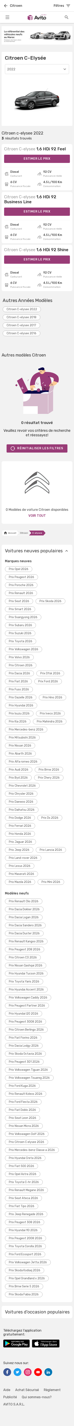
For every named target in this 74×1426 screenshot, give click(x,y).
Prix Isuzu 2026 (19, 713)
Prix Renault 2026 (21, 593)
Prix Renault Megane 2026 (26, 1190)
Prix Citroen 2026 (20, 665)
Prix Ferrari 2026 (20, 826)
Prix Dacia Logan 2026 (24, 917)
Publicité (10, 1397)
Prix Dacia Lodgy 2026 (24, 1045)
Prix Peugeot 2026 (21, 577)
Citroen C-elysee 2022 (22, 309)
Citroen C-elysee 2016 (21, 333)
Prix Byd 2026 (18, 777)
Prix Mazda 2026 (20, 882)
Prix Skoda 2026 (50, 601)
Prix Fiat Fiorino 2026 (23, 1037)
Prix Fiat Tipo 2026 (21, 1206)
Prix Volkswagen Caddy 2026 (28, 997)
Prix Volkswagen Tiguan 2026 (28, 1070)
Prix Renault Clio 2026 (23, 901)
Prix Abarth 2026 (20, 753)
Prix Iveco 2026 (50, 713)
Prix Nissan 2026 (20, 745)
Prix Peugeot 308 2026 (24, 1222)
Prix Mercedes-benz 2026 (26, 729)
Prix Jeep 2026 (19, 850)
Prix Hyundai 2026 (21, 705)
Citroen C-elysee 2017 (21, 325)
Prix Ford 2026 (48, 681)
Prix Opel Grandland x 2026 (27, 1278)
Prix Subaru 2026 (20, 625)
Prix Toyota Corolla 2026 (25, 1246)
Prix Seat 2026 (19, 601)
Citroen (24, 533)
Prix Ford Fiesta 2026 (23, 1102)
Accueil (11, 533)
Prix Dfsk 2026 (50, 673)
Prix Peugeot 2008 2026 (25, 1238)
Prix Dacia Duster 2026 (24, 933)
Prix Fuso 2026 (19, 689)
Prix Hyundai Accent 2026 (26, 989)
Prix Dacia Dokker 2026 (24, 909)
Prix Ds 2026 (49, 818)
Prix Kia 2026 (18, 721)
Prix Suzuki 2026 (20, 633)
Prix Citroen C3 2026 (23, 957)
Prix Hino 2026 (52, 697)
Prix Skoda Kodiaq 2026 (24, 1270)
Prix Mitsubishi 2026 (22, 737)
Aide (6, 1390)
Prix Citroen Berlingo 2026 (26, 1029)
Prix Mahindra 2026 (49, 721)
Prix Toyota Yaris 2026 (24, 981)
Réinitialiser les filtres (40, 448)
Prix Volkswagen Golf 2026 (27, 1134)
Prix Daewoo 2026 (21, 802)
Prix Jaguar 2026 (20, 842)
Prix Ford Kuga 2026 (22, 1086)
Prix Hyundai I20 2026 (23, 1013)
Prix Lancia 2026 (51, 850)
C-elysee (37, 533)
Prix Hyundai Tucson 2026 (26, 973)
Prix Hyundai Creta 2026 (25, 1158)
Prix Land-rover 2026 (23, 858)
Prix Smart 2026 (20, 609)
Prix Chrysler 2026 (21, 793)
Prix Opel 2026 (18, 569)
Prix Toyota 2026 (20, 641)
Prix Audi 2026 (18, 769)
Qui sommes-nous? (37, 1397)
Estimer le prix (37, 158)
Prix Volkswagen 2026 (23, 649)
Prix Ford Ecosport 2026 (25, 1254)
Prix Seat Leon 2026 (22, 1118)
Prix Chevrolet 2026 (22, 785)
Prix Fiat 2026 (18, 681)
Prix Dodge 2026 (20, 818)
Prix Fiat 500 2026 (21, 1166)
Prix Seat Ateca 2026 (23, 1198)
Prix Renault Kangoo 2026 (26, 941)
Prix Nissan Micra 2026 (24, 1126)
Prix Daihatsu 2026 (22, 810)
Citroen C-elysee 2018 (21, 317)
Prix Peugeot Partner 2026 (27, 1005)
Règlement (52, 1390)
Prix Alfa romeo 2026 (23, 761)
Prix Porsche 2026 (21, 585)
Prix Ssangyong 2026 (23, 617)
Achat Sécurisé (27, 1390)
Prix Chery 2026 (49, 777)
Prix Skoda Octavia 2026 (25, 1054)
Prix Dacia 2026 (19, 673)
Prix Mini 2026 (51, 882)
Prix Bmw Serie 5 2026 (24, 1286)
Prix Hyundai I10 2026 (23, 1230)
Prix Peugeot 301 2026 (24, 1062)
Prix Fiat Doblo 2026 (22, 1110)
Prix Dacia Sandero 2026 (25, 925)
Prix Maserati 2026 (21, 874)
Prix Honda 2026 (20, 834)
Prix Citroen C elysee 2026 (26, 1142)
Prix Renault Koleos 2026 (25, 1094)
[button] (37, 551)
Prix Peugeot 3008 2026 (25, 1021)
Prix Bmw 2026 (49, 769)
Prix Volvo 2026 (19, 657)
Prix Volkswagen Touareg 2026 (29, 1078)
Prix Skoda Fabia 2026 (24, 1294)
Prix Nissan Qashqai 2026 (25, 965)
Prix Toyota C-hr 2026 (24, 1182)
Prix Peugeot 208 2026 (24, 949)
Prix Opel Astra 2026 (22, 1174)
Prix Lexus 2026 (19, 866)
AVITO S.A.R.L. (14, 1404)
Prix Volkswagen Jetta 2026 (28, 1262)
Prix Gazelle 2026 (20, 697)
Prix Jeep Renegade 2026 (26, 1214)
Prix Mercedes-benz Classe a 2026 (32, 1150)
